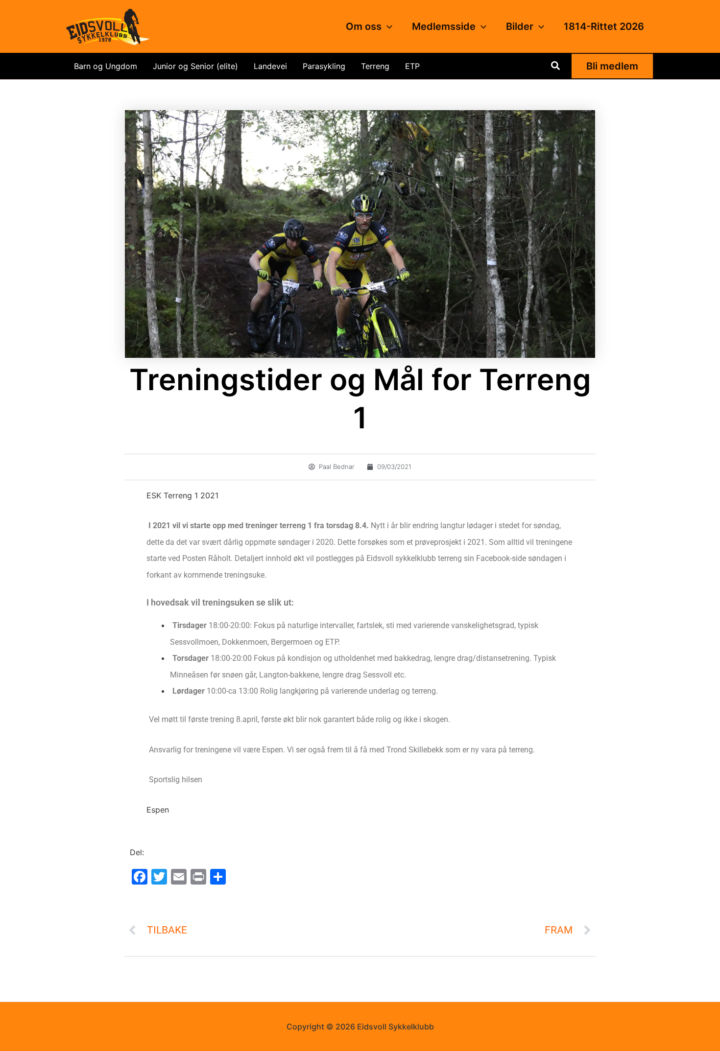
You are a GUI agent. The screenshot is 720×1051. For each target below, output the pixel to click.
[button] (387, 26)
